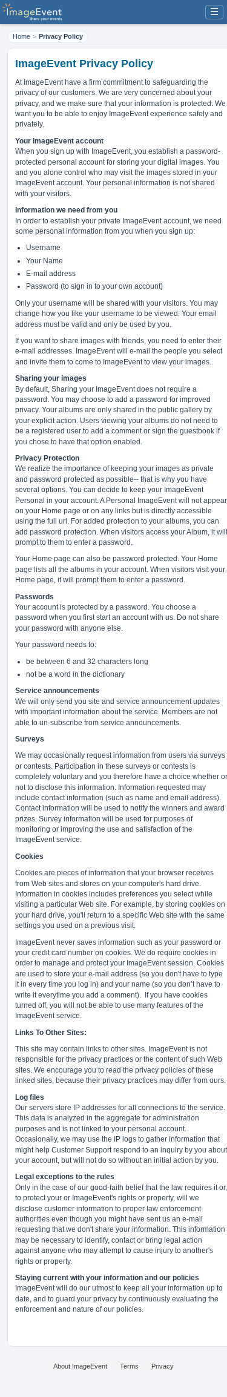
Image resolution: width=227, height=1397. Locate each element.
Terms (129, 1366)
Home (21, 36)
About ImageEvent (80, 1366)
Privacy (162, 1366)
